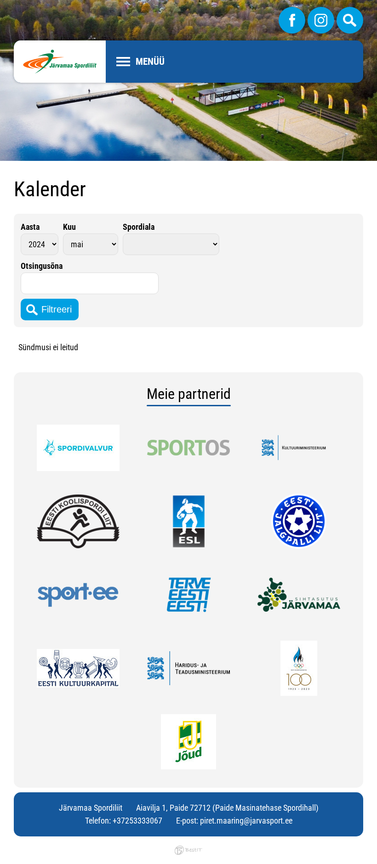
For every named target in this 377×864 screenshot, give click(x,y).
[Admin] (3, 6)
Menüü (150, 62)
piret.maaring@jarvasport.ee (246, 820)
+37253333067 (137, 820)
